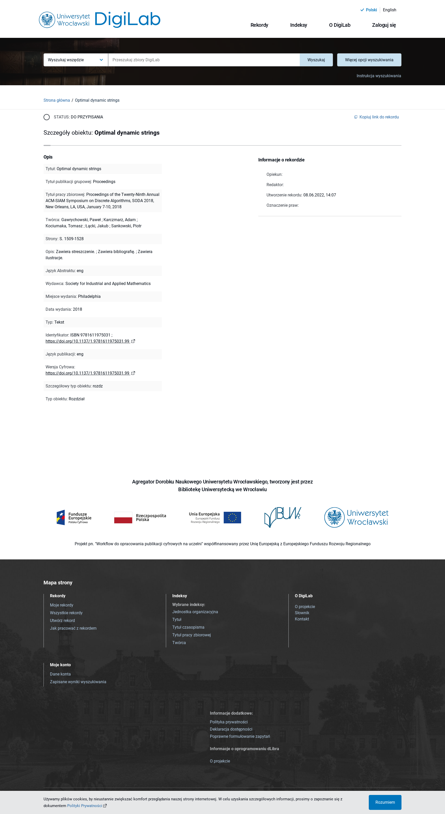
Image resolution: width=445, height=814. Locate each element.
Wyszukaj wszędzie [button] (66, 59)
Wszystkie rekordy (66, 612)
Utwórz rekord (62, 620)
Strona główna (57, 100)
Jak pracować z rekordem (73, 628)
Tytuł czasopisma (188, 627)
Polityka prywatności (229, 722)
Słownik (302, 612)
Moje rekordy (61, 605)
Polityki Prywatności (84, 805)
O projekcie (305, 606)
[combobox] (204, 59)
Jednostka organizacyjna (195, 611)
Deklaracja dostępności (231, 729)
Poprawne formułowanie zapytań (240, 736)
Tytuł (176, 619)
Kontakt (302, 619)
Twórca (179, 642)
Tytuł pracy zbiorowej (191, 635)
